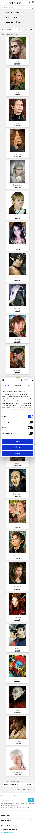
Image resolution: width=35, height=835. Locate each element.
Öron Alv (17, 61)
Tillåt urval (17, 447)
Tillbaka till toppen (24, 790)
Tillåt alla (17, 441)
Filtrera (28, 30)
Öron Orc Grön (17, 494)
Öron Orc (17, 463)
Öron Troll (17, 679)
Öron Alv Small (17, 185)
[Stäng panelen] (32, 380)
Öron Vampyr (18, 710)
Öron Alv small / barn (17, 216)
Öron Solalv (17, 617)
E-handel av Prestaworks (9, 833)
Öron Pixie (17, 525)
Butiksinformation (9, 830)
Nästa (30, 785)
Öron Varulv (17, 741)
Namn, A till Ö (11, 29)
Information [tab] (17, 385)
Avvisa (17, 453)
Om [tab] (29, 385)
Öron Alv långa (17, 154)
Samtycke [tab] (6, 385)
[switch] (30, 422)
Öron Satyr (17, 556)
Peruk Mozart (18, 772)
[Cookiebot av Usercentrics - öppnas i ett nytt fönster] (21, 380)
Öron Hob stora (17, 370)
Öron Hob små (17, 339)
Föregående (8, 785)
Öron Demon (17, 278)
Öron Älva (17, 247)
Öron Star (17, 648)
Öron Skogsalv (17, 587)
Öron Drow (17, 308)
